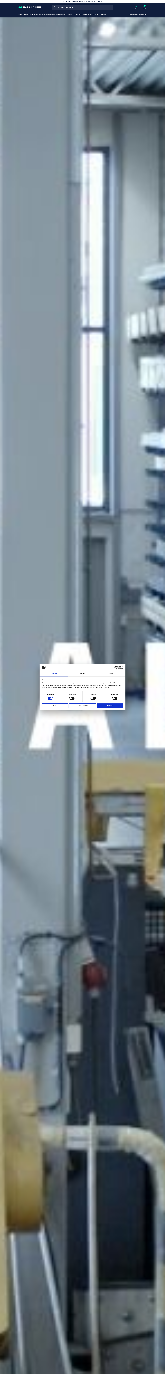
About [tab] (111, 673)
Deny (55, 706)
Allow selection (82, 706)
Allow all (110, 706)
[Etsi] (54, 7)
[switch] (71, 698)
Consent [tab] (54, 673)
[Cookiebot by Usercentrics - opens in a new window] (115, 667)
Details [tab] (82, 673)
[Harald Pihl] (30, 7)
